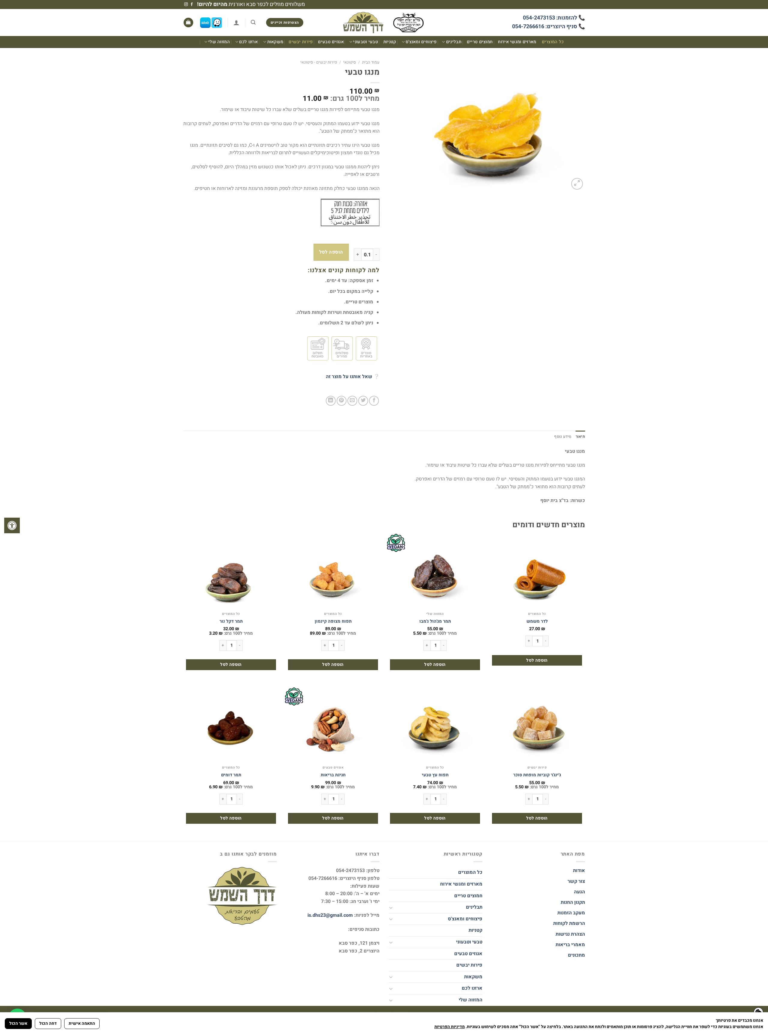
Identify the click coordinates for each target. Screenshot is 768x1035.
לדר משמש (537, 621)
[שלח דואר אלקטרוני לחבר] (352, 401)
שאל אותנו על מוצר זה (349, 376)
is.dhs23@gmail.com (330, 915)
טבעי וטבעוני (365, 42)
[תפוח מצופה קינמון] (333, 571)
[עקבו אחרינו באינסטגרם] (186, 4)
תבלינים (453, 42)
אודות (579, 870)
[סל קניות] (188, 23)
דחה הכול (48, 1023)
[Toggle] (390, 907)
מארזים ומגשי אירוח (517, 42)
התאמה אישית (82, 1023)
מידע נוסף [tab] (562, 436)
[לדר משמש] (537, 571)
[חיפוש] (253, 22)
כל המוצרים (553, 42)
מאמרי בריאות (570, 944)
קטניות (389, 42)
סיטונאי (349, 62)
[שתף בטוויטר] (363, 401)
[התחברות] (236, 22)
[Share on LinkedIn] (331, 401)
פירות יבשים (301, 42)
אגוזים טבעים (331, 42)
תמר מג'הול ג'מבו (435, 621)
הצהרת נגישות (569, 934)
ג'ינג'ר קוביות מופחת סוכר (537, 775)
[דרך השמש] (384, 22)
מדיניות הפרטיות (449, 1027)
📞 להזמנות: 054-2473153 (554, 18)
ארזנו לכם (248, 42)
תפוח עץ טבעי (435, 775)
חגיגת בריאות (333, 775)
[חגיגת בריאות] (333, 725)
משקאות (275, 42)
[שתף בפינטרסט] (341, 401)
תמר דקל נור (231, 621)
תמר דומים (231, 775)
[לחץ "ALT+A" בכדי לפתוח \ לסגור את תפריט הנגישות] (12, 525)
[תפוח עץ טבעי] (435, 725)
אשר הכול (18, 1023)
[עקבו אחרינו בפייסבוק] (192, 4)
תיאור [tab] (580, 436)
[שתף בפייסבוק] (374, 401)
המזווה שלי (219, 42)
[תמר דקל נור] (231, 571)
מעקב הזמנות (571, 912)
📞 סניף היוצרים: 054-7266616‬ (548, 27)
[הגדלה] (577, 184)
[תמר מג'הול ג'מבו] (435, 571)
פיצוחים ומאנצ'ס (421, 42)
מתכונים (576, 955)
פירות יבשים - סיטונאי (318, 62)
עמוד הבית (371, 62)
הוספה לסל (331, 252)
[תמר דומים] (231, 725)
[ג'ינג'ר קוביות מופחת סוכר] (537, 725)
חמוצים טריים (480, 42)
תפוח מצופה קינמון (333, 621)
